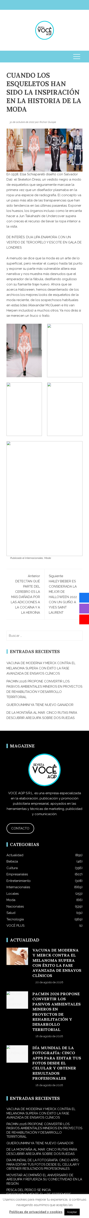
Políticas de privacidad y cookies (35, 1212)
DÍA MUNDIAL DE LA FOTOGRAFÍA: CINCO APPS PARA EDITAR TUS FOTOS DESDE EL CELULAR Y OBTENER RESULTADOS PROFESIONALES (56, 1063)
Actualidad (14, 855)
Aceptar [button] (72, 1212)
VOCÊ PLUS (15, 926)
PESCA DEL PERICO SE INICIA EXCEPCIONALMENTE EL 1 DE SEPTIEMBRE (38, 1192)
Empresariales (17, 874)
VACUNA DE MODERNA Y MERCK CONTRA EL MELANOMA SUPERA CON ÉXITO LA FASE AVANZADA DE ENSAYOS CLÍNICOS (40, 668)
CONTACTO (20, 828)
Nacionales (15, 906)
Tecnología (15, 919)
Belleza (12, 861)
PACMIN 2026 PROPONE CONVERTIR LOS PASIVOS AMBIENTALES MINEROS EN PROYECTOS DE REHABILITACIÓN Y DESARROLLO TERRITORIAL (56, 1011)
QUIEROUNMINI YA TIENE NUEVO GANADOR (39, 705)
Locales (12, 894)
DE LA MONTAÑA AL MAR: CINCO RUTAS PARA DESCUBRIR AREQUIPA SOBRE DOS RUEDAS (41, 1152)
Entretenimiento (18, 881)
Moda (47, 558)
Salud (10, 913)
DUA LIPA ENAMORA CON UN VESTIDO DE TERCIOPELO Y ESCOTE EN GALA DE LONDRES (44, 242)
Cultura (12, 868)
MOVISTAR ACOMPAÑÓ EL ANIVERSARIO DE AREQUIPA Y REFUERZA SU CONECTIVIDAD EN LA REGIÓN (44, 1179)
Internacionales (34, 558)
